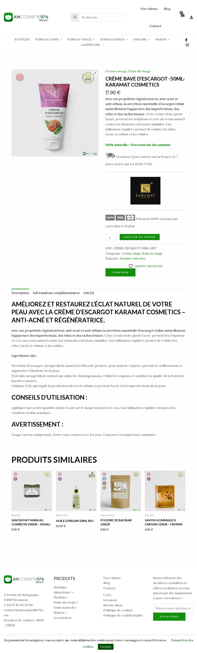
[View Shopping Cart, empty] (182, 17)
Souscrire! (169, 616)
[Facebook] (186, 40)
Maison (160, 39)
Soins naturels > (65, 607)
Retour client (113, 605)
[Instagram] (187, 45)
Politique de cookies (118, 610)
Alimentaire (90, 45)
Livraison (110, 600)
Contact (155, 26)
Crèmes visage (116, 71)
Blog (167, 9)
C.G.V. (107, 595)
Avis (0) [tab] (88, 293)
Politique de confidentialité (123, 615)
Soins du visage (79, 39)
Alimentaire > (63, 592)
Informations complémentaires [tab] (56, 293)
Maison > (60, 612)
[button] (60, 39)
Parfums (139, 39)
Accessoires (62, 618)
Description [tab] (20, 293)
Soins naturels (112, 39)
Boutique (22, 39)
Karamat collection (132, 258)
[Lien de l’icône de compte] (191, 17)
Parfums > (61, 597)
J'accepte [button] (105, 646)
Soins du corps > (66, 602)
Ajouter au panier (139, 236)
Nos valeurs (149, 9)
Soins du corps (46, 39)
